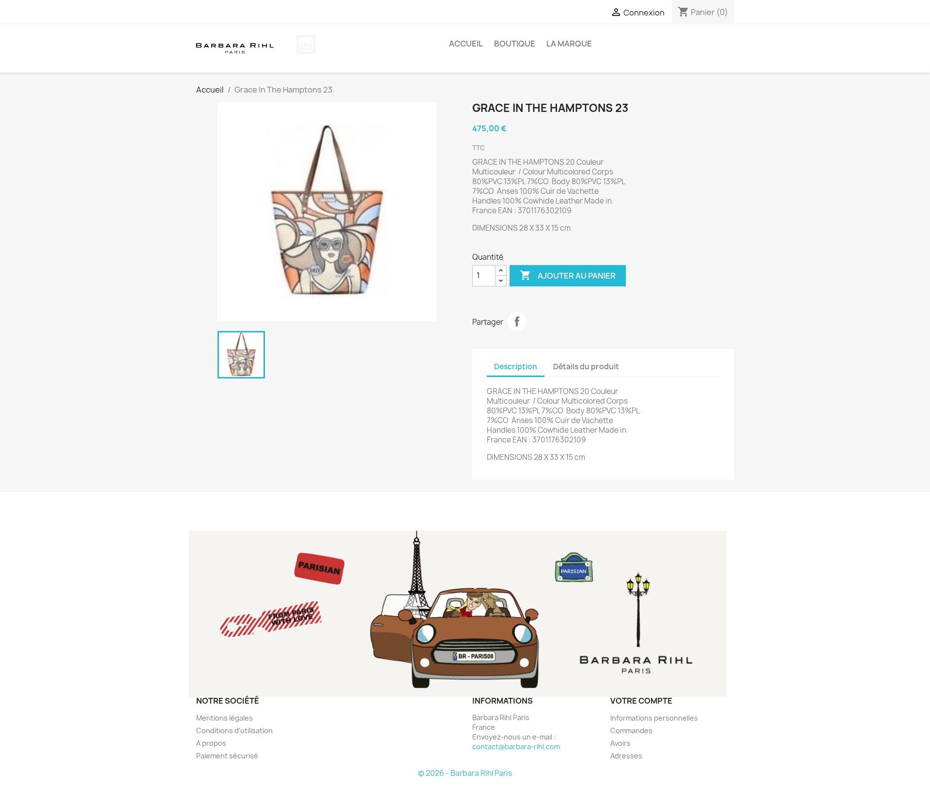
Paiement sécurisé (227, 755)
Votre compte (641, 700)
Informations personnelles (654, 718)
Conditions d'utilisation (234, 730)
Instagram (306, 44)
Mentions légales (224, 718)
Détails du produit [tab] (586, 367)
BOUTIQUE (514, 43)
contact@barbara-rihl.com (516, 746)
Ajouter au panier (568, 275)
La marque (569, 43)
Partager (517, 321)
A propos (211, 743)
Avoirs (620, 743)
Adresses (626, 755)
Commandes (631, 730)
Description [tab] (515, 367)
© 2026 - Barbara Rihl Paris (465, 773)
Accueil (466, 43)
